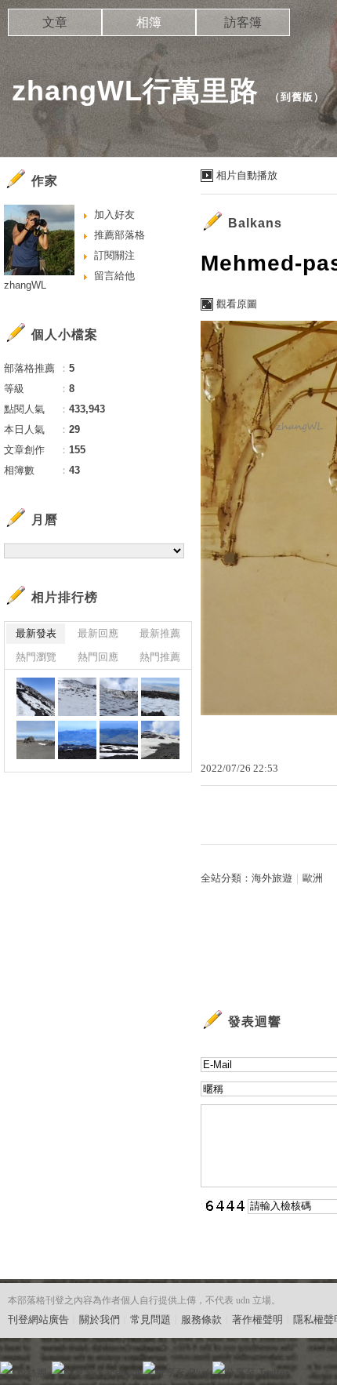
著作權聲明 (257, 1319)
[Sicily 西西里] (35, 697)
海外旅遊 (272, 878)
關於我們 (99, 1319)
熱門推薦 (160, 657)
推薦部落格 (119, 235)
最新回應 (98, 633)
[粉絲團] (6, 1367)
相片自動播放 (246, 175)
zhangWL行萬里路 (135, 91)
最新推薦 (160, 633)
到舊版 (297, 97)
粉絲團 (31, 1373)
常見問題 (150, 1319)
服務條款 (201, 1319)
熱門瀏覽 (36, 657)
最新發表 (36, 633)
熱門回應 (98, 657)
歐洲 (313, 878)
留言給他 (114, 276)
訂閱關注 (114, 255)
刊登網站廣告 (38, 1319)
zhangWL (25, 285)
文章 (54, 22)
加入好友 (114, 214)
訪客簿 (243, 22)
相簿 (148, 22)
